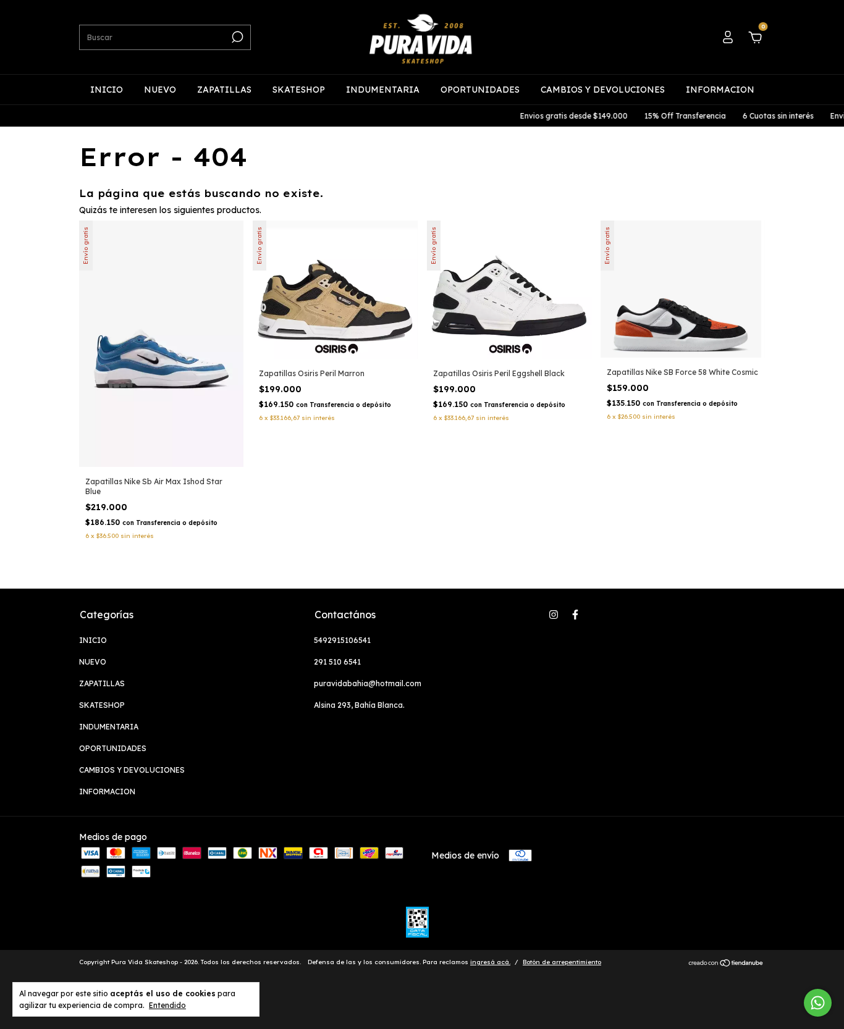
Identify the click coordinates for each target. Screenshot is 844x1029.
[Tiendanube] (726, 963)
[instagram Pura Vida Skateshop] (554, 615)
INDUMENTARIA (383, 89)
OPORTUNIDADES (480, 89)
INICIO (106, 89)
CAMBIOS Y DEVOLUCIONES (603, 89)
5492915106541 (342, 640)
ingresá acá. (490, 962)
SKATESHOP (298, 89)
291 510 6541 (337, 661)
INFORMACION (720, 89)
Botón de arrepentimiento (562, 962)
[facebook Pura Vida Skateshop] (575, 615)
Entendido (167, 1005)
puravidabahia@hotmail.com (367, 683)
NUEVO (160, 89)
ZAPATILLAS (224, 89)
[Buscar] (236, 37)
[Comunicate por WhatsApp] (818, 1003)
